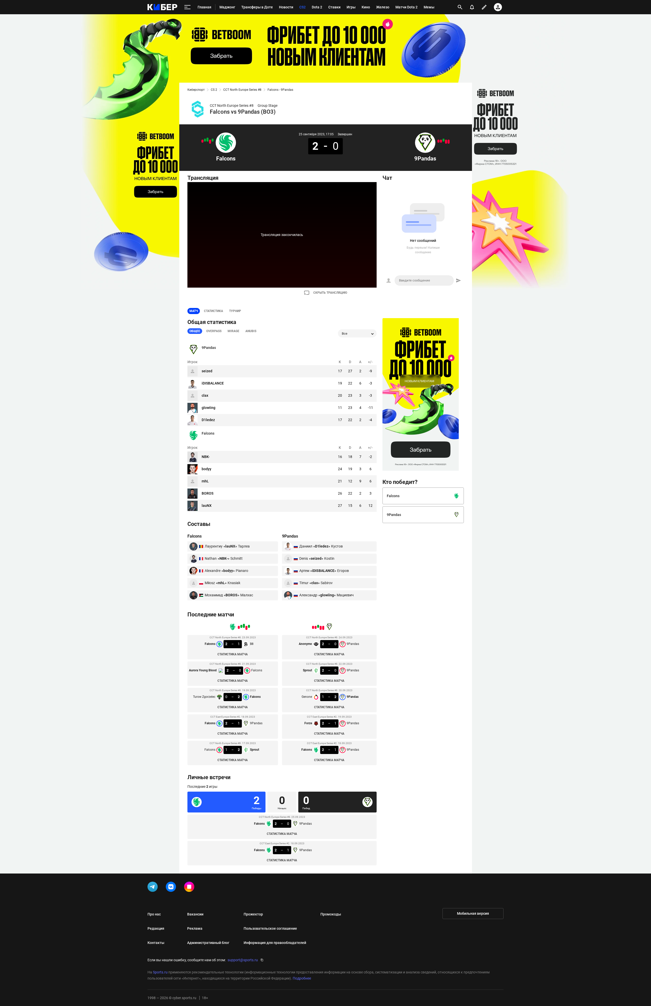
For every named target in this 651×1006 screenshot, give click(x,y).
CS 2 (214, 90)
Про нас (154, 914)
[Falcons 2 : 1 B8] (213, 140)
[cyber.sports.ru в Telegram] (153, 888)
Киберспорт (196, 90)
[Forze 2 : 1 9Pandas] (441, 141)
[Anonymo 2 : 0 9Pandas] (449, 142)
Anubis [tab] (250, 331)
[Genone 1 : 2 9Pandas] (443, 140)
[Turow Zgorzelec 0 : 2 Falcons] (207, 140)
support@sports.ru (243, 960)
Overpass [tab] (213, 331)
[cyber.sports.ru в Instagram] (190, 888)
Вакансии (195, 914)
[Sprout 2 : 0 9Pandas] (446, 142)
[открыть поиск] (460, 7)
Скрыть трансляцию (330, 292)
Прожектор (253, 914)
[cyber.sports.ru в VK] (172, 888)
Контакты (155, 943)
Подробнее (302, 978)
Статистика (213, 311)
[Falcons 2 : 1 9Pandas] (205, 140)
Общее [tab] (194, 331)
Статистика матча (232, 654)
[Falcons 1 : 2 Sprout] (202, 141)
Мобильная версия (473, 913)
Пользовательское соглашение (270, 928)
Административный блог (208, 943)
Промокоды (330, 914)
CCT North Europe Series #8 (242, 90)
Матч (193, 311)
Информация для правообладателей (275, 943)
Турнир (235, 311)
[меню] (187, 7)
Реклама (194, 928)
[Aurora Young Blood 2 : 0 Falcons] (210, 142)
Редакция (155, 928)
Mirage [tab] (233, 331)
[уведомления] (472, 7)
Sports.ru (160, 972)
